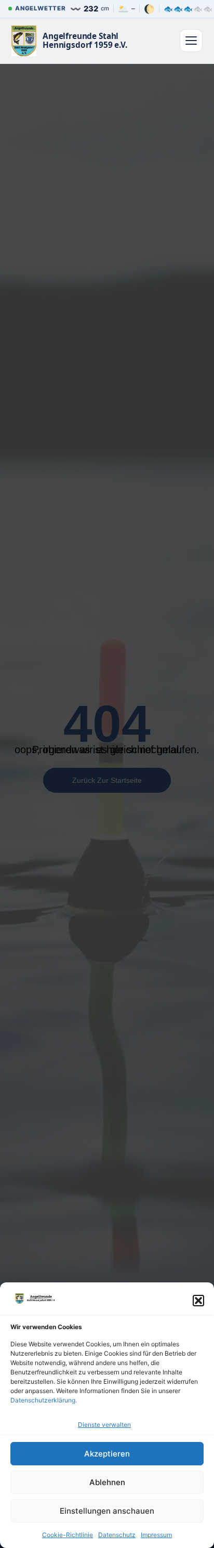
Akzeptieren (107, 1454)
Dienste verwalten (104, 1424)
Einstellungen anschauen (107, 1511)
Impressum (156, 1535)
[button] (198, 1300)
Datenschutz (117, 1535)
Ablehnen (107, 1482)
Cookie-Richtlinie (67, 1535)
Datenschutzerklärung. (43, 1400)
